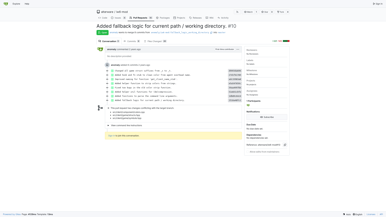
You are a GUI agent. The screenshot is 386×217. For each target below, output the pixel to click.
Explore (16, 3)
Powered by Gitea (12, 214)
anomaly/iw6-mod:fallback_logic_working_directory (180, 32)
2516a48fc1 (235, 100)
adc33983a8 (235, 79)
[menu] (238, 49)
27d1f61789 (235, 75)
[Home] (6, 3)
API (381, 214)
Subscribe (269, 117)
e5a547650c (235, 83)
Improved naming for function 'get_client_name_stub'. (146, 79)
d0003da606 (235, 71)
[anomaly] (248, 105)
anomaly (114, 32)
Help (27, 3)
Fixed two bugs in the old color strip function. (143, 87)
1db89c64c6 (235, 96)
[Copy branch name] (211, 33)
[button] (248, 12)
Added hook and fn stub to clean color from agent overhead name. (153, 75)
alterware (107, 11)
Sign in (111, 135)
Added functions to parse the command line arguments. (146, 96)
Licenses (371, 214)
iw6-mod (122, 11)
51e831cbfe (235, 92)
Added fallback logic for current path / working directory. (150, 100)
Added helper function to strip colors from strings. (145, 83)
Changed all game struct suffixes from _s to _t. (143, 71)
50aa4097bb (235, 87)
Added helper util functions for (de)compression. (144, 92)
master (222, 32)
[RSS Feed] (237, 12)
